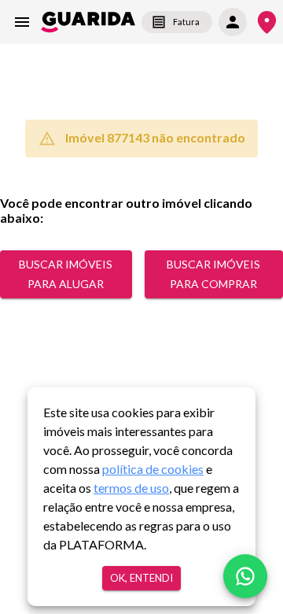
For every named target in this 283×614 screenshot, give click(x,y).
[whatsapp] (245, 576)
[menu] (22, 22)
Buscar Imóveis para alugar (65, 273)
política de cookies (153, 468)
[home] (88, 22)
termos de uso (131, 487)
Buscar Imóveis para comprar (213, 273)
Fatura (186, 22)
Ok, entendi (141, 577)
